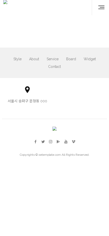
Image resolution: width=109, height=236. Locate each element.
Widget (90, 59)
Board (71, 59)
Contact (54, 67)
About (34, 59)
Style (17, 59)
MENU (99, 7)
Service (53, 59)
